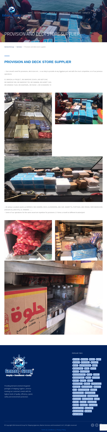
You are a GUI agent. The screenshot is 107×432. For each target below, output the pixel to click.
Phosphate (76, 386)
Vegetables (84, 405)
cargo (98, 359)
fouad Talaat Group (85, 365)
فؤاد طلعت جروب (78, 414)
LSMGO (83, 380)
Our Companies (39, 13)
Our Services (63, 13)
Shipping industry (93, 395)
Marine (90, 380)
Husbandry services (78, 377)
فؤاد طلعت (88, 411)
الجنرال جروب (93, 405)
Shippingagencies (78, 392)
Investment (96, 377)
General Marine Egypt (79, 374)
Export (75, 365)
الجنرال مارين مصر (78, 411)
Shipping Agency (90, 392)
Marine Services (78, 383)
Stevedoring (77, 398)
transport (83, 401)
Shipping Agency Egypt (79, 395)
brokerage (84, 359)
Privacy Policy (61, 430)
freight (94, 365)
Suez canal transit (87, 398)
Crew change (85, 362)
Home (30, 13)
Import (88, 377)
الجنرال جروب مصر (78, 408)
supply (97, 398)
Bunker (92, 359)
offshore (87, 383)
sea (75, 389)
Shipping (94, 389)
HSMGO (96, 374)
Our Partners (76, 13)
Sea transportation (83, 389)
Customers (94, 362)
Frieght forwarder (78, 368)
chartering (76, 362)
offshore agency (96, 383)
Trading (76, 401)
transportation (92, 401)
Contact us (86, 13)
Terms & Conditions (48, 430)
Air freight (76, 359)
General (76, 371)
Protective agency (87, 386)
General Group (85, 371)
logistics (76, 380)
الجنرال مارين (89, 408)
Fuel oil (93, 368)
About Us (52, 13)
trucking (76, 405)
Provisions (97, 386)
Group (89, 374)
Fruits (87, 368)
